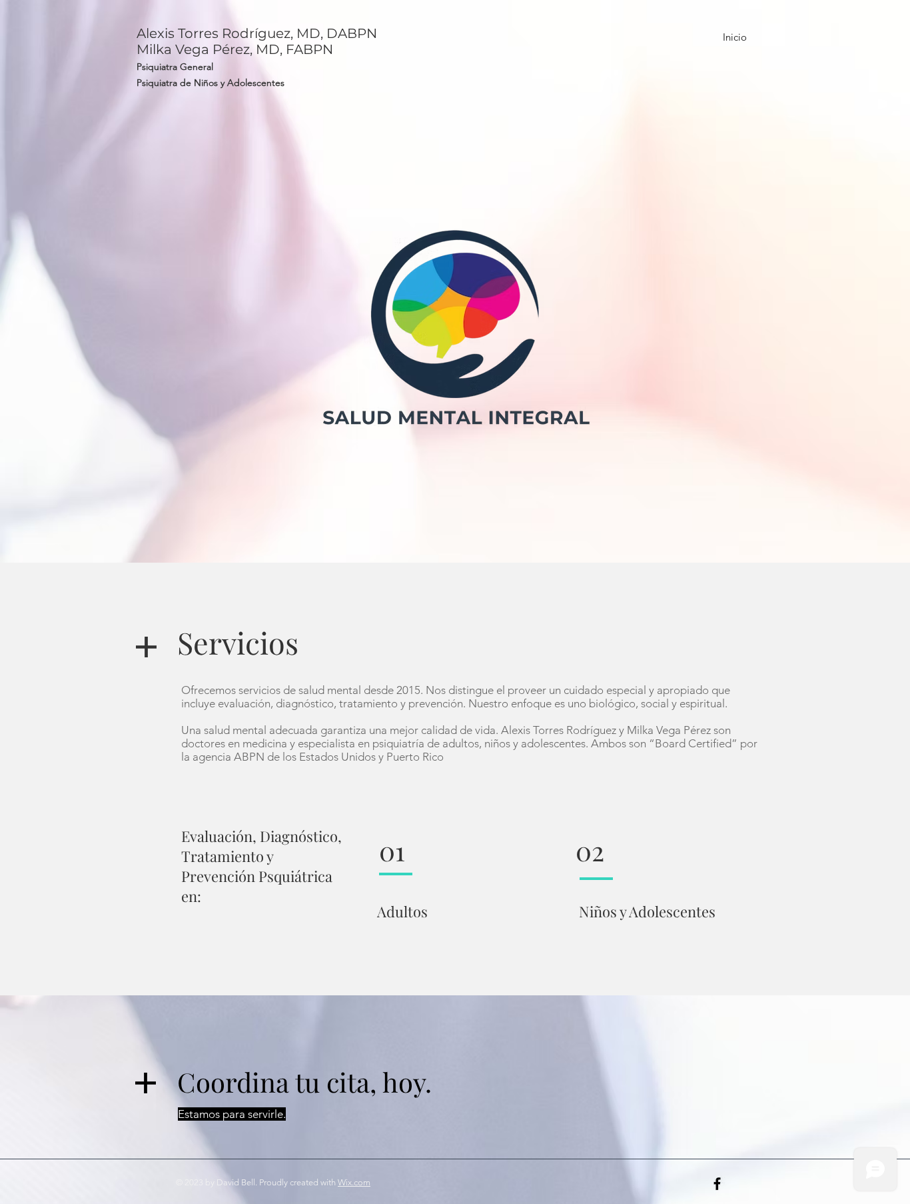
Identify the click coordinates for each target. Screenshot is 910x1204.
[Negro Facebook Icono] (717, 1183)
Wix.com (354, 1182)
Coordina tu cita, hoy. (304, 1081)
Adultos (401, 911)
